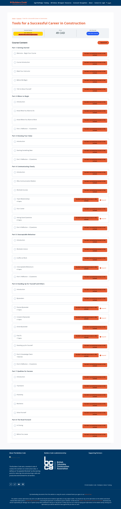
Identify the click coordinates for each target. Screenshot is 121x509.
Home (13, 18)
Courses (19, 18)
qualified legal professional (33, 500)
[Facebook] (10, 484)
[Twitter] (14, 484)
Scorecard (76, 3)
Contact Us (97, 3)
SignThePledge (38, 3)
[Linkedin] (23, 484)
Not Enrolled (28, 32)
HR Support (61, 3)
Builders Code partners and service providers (91, 500)
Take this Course (93, 33)
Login (103, 3)
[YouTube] (19, 484)
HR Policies (54, 3)
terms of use (88, 494)
